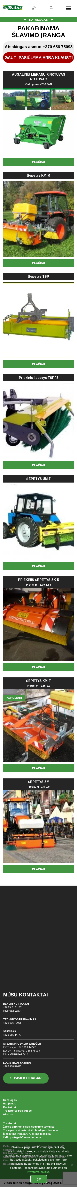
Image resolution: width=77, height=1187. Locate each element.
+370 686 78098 (12, 1022)
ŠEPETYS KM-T (38, 683)
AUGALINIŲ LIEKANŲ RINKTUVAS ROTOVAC (38, 79)
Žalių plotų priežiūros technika (22, 1137)
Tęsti (38, 1179)
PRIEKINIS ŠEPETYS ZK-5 (38, 582)
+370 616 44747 (12, 1035)
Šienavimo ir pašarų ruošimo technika (27, 1133)
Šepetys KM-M (38, 175)
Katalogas (10, 1100)
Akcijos (8, 1114)
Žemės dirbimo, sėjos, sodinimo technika (28, 1126)
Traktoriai (9, 1123)
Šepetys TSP (38, 276)
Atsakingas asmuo (38, 46)
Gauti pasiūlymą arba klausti (39, 57)
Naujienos (9, 1103)
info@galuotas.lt (12, 1010)
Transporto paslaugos (17, 1110)
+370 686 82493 (12, 1066)
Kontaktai (9, 1107)
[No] (72, 1165)
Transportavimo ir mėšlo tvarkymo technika (31, 1130)
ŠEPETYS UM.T (38, 478)
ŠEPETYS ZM (38, 784)
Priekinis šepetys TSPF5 (38, 377)
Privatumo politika (38, 1171)
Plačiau (38, 162)
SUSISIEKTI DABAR (25, 1078)
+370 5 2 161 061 (13, 1007)
